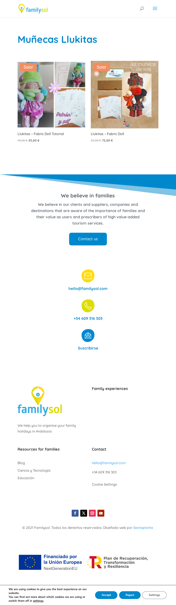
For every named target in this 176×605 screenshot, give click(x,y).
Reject (130, 595)
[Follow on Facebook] (75, 513)
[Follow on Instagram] (92, 513)
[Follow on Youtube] (100, 513)
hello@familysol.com (88, 288)
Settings (154, 595)
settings (38, 601)
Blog (21, 463)
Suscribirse (88, 348)
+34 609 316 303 (88, 318)
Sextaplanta (143, 527)
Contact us (88, 238)
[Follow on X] (83, 513)
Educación (26, 478)
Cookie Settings (104, 484)
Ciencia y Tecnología (34, 470)
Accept (106, 595)
